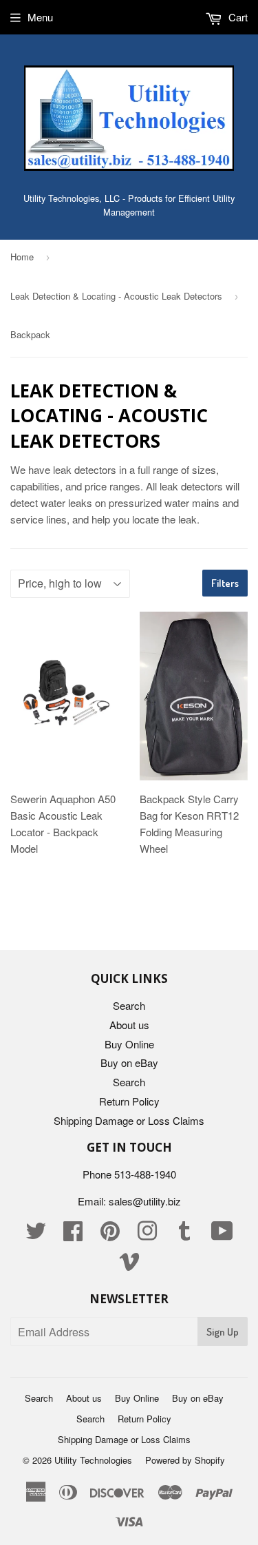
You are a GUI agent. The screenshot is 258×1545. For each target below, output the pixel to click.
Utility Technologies (93, 1459)
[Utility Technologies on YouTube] (222, 1234)
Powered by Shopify (185, 1459)
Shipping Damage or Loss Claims (129, 1120)
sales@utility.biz (145, 1201)
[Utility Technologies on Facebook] (73, 1234)
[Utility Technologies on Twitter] (35, 1234)
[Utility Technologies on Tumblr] (184, 1234)
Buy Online (129, 1044)
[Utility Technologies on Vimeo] (129, 1265)
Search (129, 1005)
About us (129, 1024)
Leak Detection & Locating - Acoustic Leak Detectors (116, 295)
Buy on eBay (129, 1062)
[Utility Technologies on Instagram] (147, 1234)
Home (22, 256)
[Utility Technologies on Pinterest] (110, 1234)
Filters (225, 583)
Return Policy (129, 1101)
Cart (237, 17)
